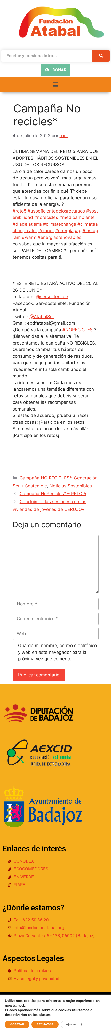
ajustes (45, 1015)
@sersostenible (52, 296)
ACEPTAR (17, 1024)
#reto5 (19, 211)
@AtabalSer (42, 316)
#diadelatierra (27, 224)
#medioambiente (77, 217)
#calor (30, 230)
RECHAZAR (45, 1024)
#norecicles (46, 217)
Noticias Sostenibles (71, 485)
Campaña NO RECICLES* (45, 477)
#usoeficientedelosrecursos (56, 211)
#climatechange (59, 224)
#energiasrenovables (59, 237)
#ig (78, 230)
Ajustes (71, 1024)
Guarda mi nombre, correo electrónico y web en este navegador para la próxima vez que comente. (57, 652)
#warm (29, 237)
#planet (46, 230)
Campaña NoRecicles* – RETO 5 (53, 493)
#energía (64, 230)
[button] (55, 85)
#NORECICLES (77, 329)
